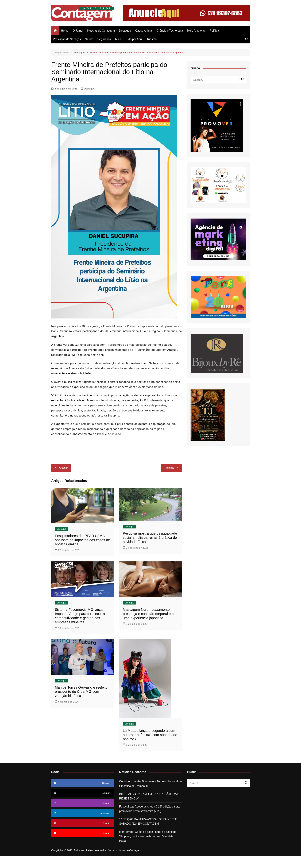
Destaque (125, 30)
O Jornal (78, 30)
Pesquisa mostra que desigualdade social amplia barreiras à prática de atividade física (150, 537)
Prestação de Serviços (67, 39)
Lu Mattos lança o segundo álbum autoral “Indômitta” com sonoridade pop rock (150, 735)
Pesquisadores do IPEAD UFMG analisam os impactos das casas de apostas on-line (82, 540)
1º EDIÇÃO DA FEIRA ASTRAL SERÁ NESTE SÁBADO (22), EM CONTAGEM (148, 821)
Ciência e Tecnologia (170, 30)
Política (214, 30)
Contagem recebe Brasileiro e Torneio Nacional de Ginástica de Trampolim (150, 783)
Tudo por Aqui (133, 39)
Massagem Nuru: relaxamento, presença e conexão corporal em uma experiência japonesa (148, 614)
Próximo (169, 467)
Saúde (89, 39)
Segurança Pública (109, 39)
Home (64, 30)
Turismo (152, 39)
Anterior (63, 467)
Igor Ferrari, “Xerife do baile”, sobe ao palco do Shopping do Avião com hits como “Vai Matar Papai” (147, 836)
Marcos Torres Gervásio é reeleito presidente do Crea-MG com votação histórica (81, 691)
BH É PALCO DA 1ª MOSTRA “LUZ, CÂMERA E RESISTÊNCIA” (149, 796)
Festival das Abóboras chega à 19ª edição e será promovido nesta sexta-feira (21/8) (149, 809)
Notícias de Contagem (101, 30)
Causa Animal (144, 30)
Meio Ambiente (196, 30)
